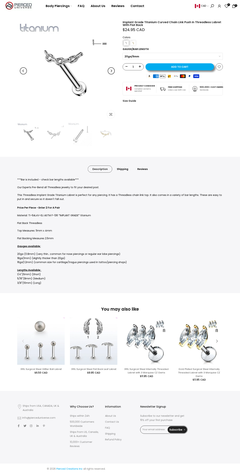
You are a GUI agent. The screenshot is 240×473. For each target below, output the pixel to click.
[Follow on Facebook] (18, 426)
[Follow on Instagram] (31, 426)
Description (100, 169)
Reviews (117, 6)
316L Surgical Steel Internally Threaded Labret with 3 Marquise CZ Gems (146, 370)
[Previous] (23, 70)
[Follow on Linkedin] (37, 426)
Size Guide (129, 101)
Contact (137, 6)
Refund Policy (113, 439)
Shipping (122, 169)
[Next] (111, 70)
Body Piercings (58, 6)
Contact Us (112, 422)
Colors (126, 37)
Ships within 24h (80, 416)
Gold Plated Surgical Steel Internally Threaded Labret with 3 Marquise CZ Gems (199, 372)
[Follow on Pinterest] (44, 426)
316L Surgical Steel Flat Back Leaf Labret (93, 369)
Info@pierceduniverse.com (39, 418)
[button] (126, 43)
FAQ (81, 6)
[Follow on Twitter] (25, 426)
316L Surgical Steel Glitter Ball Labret (41, 369)
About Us (98, 6)
